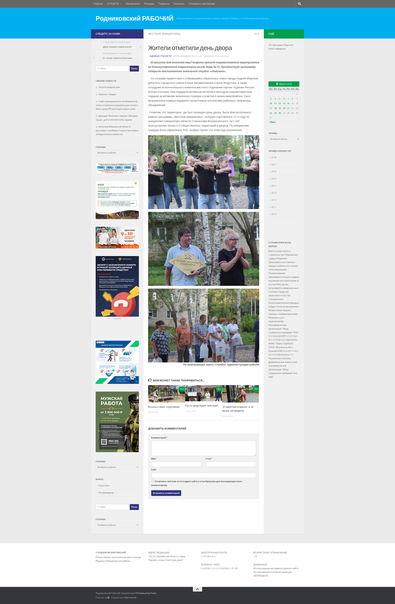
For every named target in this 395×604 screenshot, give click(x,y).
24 (271, 113)
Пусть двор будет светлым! (201, 405)
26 (279, 113)
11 (275, 103)
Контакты (179, 3)
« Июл (272, 122)
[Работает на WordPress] (108, 598)
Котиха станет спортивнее (164, 406)
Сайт (153, 469)
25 (275, 113)
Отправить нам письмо (202, 3)
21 (288, 108)
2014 (273, 185)
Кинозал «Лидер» (107, 94)
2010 (273, 214)
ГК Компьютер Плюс (146, 593)
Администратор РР (161, 56)
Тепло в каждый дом (109, 87)
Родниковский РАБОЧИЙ (134, 18)
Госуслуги (103, 485)
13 (284, 103)
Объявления (133, 3)
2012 (273, 200)
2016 (273, 171)
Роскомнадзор (106, 492)
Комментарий (159, 437)
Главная (98, 3)
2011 (273, 207)
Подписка (164, 3)
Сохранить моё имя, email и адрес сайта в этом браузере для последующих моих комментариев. (196, 483)
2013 (273, 192)
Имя (154, 458)
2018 (273, 157)
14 (288, 103)
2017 (273, 164)
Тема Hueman (130, 597)
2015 (273, 178)
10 (271, 103)
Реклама (149, 3)
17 (271, 108)
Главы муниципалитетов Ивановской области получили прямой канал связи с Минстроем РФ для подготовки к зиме (117, 105)
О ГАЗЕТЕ (113, 3)
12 (279, 103)
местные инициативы (164, 33)
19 (279, 108)
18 (275, 108)
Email (209, 458)
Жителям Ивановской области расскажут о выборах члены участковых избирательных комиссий (117, 130)
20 (284, 108)
